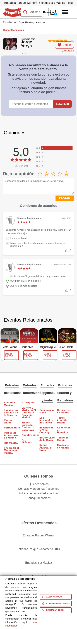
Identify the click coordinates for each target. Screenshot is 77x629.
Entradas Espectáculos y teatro (49, 393)
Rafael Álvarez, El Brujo (45, 447)
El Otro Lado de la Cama (47, 439)
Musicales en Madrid (63, 446)
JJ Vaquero (28, 402)
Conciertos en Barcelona (64, 430)
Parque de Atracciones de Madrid (11, 435)
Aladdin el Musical (10, 403)
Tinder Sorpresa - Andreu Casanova (28, 426)
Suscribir (62, 104)
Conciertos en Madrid (64, 411)
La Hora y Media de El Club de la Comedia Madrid (29, 412)
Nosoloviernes (30, 435)
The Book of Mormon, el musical (11, 450)
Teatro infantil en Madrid (63, 420)
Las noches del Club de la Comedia (11, 412)
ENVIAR (64, 198)
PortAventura (12, 427)
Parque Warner (8, 421)
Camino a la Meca (46, 411)
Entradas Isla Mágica (51, 2)
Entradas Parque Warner (20, 2)
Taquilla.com (11, 9)
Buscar (46, 12)
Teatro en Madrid (63, 439)
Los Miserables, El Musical (46, 420)
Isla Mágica (11, 443)
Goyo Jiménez (27, 441)
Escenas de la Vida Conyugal (46, 430)
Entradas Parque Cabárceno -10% (38, 549)
